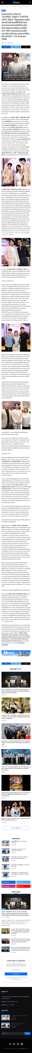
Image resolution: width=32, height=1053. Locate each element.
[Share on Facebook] (6, 47)
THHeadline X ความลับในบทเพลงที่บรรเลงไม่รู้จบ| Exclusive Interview (20, 873)
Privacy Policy (14, 979)
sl (6, 43)
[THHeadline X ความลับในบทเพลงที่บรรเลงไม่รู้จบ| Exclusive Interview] (5, 874)
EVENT (3, 909)
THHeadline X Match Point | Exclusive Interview (18, 849)
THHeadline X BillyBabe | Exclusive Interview (20, 865)
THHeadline (21, 1048)
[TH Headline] (16, 2)
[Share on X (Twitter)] (16, 47)
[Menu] (2, 2)
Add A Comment (16, 828)
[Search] (30, 2)
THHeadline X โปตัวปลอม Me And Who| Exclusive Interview (19, 857)
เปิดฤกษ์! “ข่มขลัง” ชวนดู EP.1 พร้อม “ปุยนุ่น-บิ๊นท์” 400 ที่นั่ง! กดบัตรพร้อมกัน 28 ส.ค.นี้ (15, 819)
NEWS (3, 10)
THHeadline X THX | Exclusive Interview (19, 842)
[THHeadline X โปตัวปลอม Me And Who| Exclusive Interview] (5, 859)
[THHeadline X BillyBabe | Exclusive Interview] (5, 867)
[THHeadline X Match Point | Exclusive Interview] (5, 851)
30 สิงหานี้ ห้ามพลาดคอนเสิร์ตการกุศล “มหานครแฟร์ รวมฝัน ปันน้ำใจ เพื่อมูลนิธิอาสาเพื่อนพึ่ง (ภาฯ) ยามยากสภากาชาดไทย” (15, 794)
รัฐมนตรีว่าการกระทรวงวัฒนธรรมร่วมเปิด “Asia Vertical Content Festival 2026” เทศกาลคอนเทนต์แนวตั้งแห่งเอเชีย (15, 742)
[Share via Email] (26, 47)
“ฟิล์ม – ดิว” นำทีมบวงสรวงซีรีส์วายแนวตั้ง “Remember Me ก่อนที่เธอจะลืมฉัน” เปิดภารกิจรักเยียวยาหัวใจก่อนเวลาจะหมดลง (15, 768)
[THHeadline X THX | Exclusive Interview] (5, 843)
